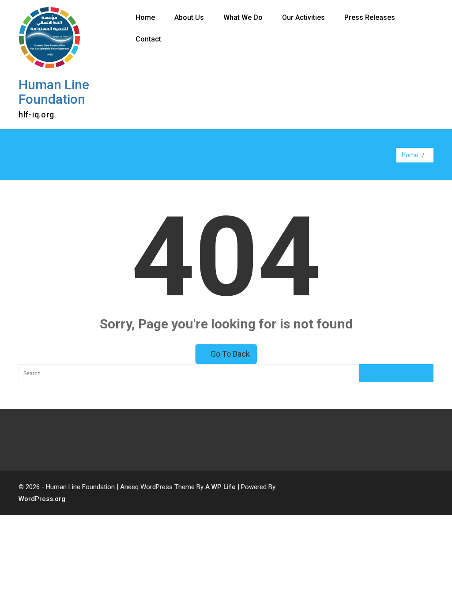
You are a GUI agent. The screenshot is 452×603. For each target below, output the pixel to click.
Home (145, 17)
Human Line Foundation (54, 92)
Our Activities (303, 17)
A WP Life (220, 487)
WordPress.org (42, 499)
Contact (148, 39)
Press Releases (369, 17)
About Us (189, 17)
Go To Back (229, 353)
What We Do (243, 17)
